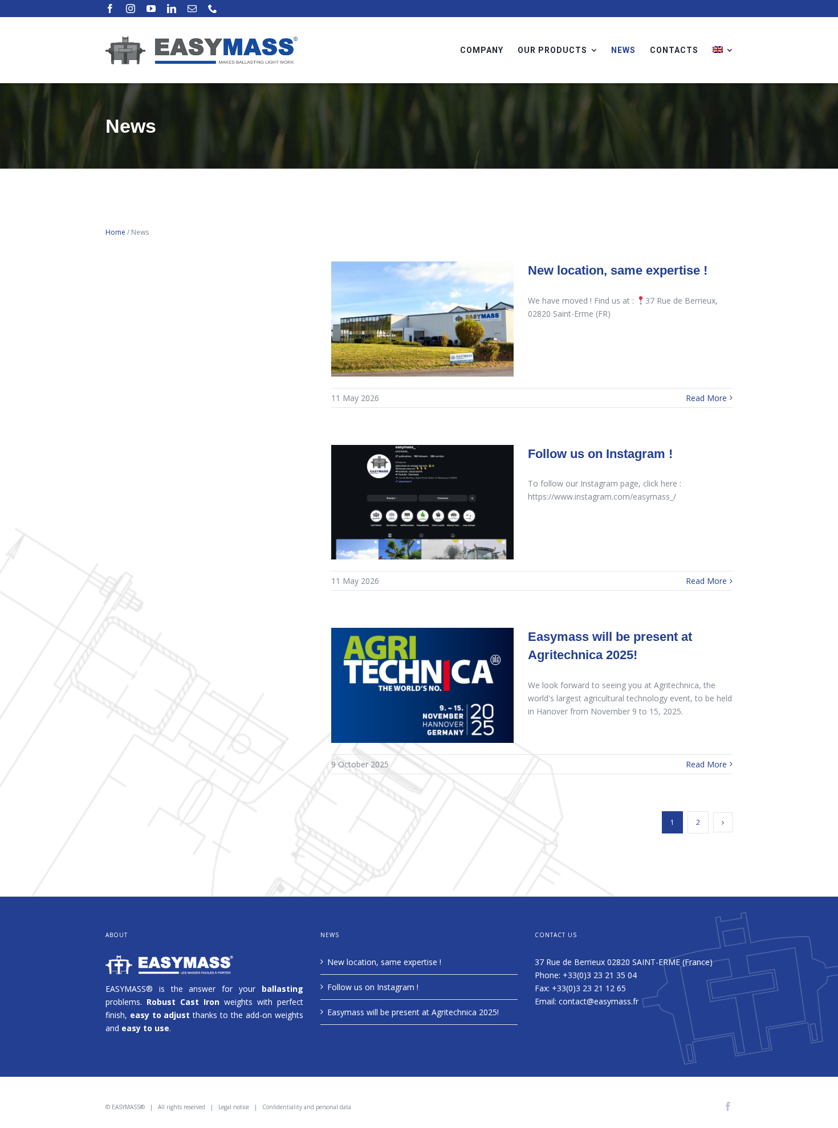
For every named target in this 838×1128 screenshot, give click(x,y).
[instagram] (130, 8)
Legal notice (233, 1107)
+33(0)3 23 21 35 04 (600, 975)
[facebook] (110, 8)
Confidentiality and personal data (306, 1107)
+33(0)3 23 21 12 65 (589, 988)
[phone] (212, 8)
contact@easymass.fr (598, 1001)
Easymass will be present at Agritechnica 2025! (413, 1012)
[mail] (192, 8)
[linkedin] (171, 8)
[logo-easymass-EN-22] (201, 39)
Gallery (423, 319)
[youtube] (151, 8)
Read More (706, 398)
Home (115, 232)
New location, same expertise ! (617, 270)
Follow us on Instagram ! (600, 454)
